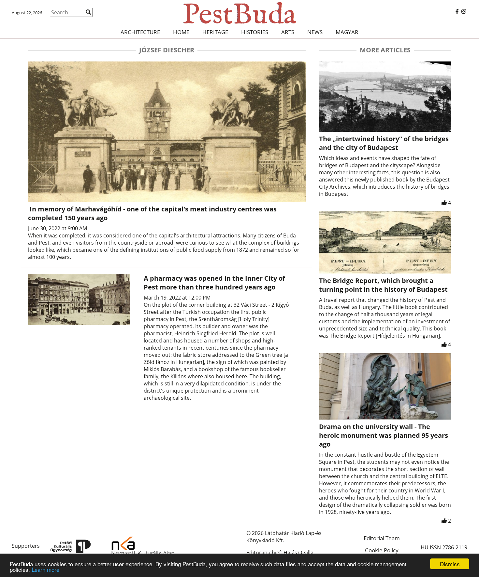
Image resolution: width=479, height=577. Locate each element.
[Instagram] (463, 11)
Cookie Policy (382, 550)
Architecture (140, 32)
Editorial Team (382, 538)
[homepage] (239, 13)
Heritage (215, 32)
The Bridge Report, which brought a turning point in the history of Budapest (383, 285)
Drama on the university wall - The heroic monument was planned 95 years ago (383, 435)
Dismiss (450, 564)
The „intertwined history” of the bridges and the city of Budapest (384, 143)
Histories (254, 32)
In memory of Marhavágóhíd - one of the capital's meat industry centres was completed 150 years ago (152, 213)
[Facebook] (457, 11)
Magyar (347, 32)
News (315, 32)
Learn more (45, 569)
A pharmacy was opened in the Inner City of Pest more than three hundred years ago (214, 282)
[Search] (88, 12)
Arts (287, 32)
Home (181, 32)
